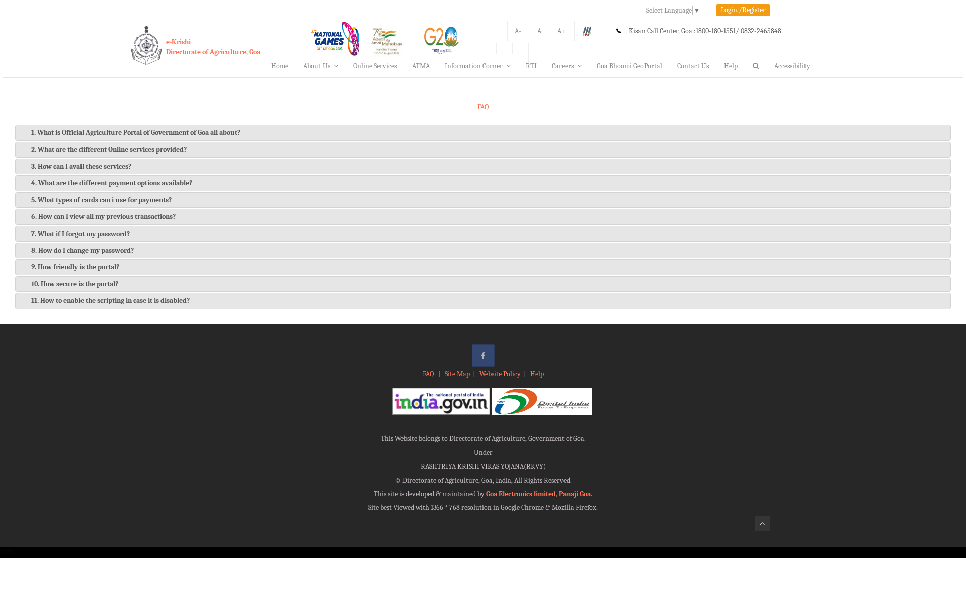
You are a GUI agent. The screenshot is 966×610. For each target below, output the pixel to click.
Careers (563, 66)
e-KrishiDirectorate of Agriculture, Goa (213, 47)
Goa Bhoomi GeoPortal (629, 66)
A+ (561, 31)
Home (279, 66)
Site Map (457, 374)
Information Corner (474, 66)
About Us (316, 66)
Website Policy (500, 374)
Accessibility (792, 66)
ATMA (421, 66)
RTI (531, 66)
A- (518, 31)
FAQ (429, 374)
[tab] (483, 132)
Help (731, 66)
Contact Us (693, 66)
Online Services (375, 66)
